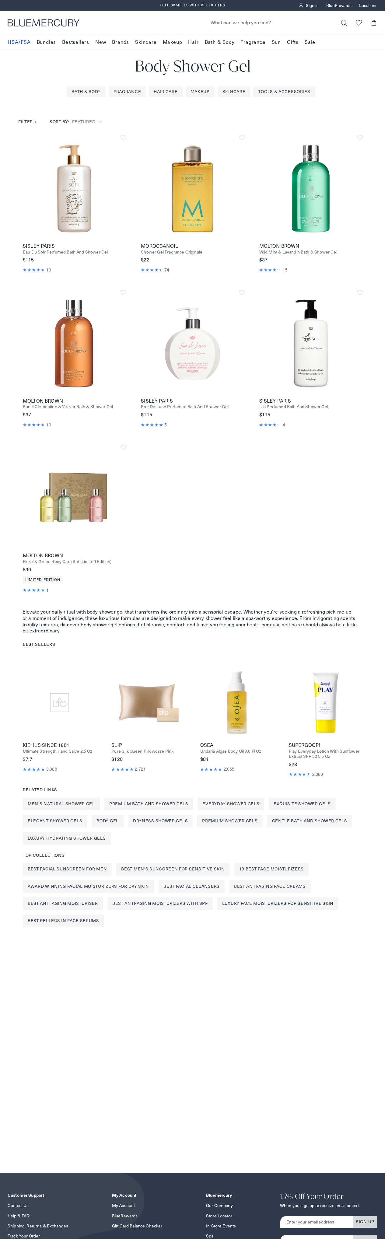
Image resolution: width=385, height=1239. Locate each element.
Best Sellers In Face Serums (63, 920)
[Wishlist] (358, 22)
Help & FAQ (19, 1216)
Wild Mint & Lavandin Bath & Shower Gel (298, 252)
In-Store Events (221, 1226)
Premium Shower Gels (229, 821)
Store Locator (219, 1216)
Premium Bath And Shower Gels (148, 804)
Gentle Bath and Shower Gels (309, 821)
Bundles (46, 42)
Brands (120, 42)
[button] (373, 22)
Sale (310, 42)
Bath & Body (220, 42)
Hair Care (165, 91)
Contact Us (18, 1205)
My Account (123, 1205)
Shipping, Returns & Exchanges (38, 1226)
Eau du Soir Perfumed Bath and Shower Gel (65, 252)
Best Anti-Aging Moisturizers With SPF (160, 903)
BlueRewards (339, 5)
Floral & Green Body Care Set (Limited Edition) (67, 561)
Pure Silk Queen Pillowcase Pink (142, 751)
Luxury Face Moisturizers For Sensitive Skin (278, 903)
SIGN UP (365, 1221)
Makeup (172, 42)
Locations (368, 5)
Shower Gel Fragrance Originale (171, 252)
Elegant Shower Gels (55, 821)
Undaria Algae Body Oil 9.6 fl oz (230, 751)
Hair (193, 42)
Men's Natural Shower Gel (61, 804)
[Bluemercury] (43, 22)
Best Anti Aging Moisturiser (63, 903)
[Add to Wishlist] (123, 138)
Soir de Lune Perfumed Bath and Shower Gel (185, 406)
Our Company (219, 1205)
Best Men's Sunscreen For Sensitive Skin (173, 869)
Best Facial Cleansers (191, 886)
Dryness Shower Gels (160, 821)
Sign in (312, 5)
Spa (209, 1236)
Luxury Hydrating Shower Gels (67, 838)
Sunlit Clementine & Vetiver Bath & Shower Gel (68, 406)
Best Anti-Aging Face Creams (270, 886)
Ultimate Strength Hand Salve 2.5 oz (58, 751)
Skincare (145, 42)
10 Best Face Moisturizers (271, 869)
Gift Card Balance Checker (137, 1226)
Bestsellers (75, 42)
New (100, 42)
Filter (27, 121)
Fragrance (252, 42)
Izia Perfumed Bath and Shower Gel (293, 406)
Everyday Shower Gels (230, 804)
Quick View (74, 188)
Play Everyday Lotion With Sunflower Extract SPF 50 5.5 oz (324, 754)
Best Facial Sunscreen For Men (67, 869)
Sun (276, 42)
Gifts (293, 42)
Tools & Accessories (284, 91)
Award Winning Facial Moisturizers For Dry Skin (88, 886)
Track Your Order (24, 1236)
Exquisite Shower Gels (302, 804)
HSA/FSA (19, 42)
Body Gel (107, 821)
